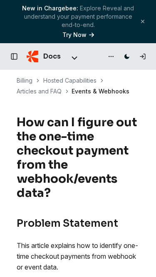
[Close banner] (142, 21)
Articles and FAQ (39, 91)
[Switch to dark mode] (127, 56)
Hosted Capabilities (70, 80)
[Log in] (142, 56)
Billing (24, 80)
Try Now (74, 34)
